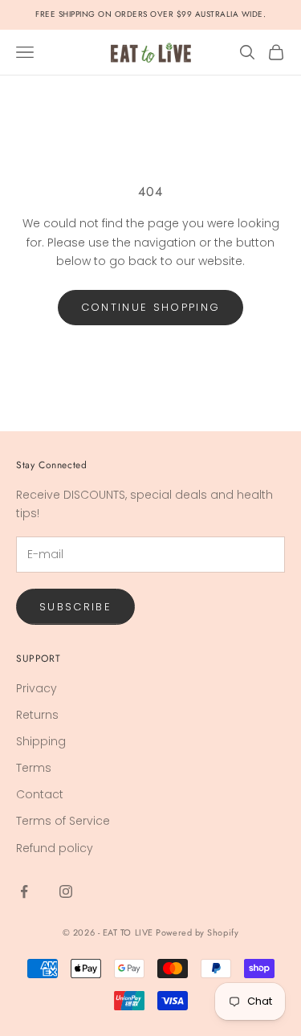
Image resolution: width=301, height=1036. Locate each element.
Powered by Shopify (197, 932)
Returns (37, 715)
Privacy (36, 688)
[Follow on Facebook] (24, 891)
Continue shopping (151, 307)
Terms (33, 768)
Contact (39, 794)
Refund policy (54, 848)
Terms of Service (63, 821)
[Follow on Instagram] (66, 891)
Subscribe (75, 606)
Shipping (41, 741)
